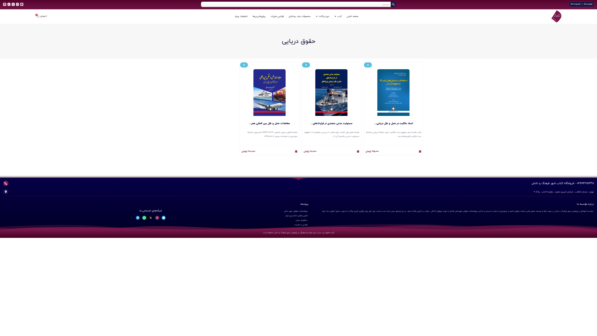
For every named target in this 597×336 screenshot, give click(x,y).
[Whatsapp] (9, 4)
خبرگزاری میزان (302, 220)
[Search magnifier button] (393, 4)
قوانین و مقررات (301, 225)
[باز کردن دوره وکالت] (317, 16)
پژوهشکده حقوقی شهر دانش (296, 211)
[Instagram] (17, 4)
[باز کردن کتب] (335, 16)
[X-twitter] (13, 4)
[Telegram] (21, 4)
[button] (368, 65)
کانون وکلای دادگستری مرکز (296, 216)
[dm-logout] (575, 4)
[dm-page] (588, 4)
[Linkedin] (4, 4)
